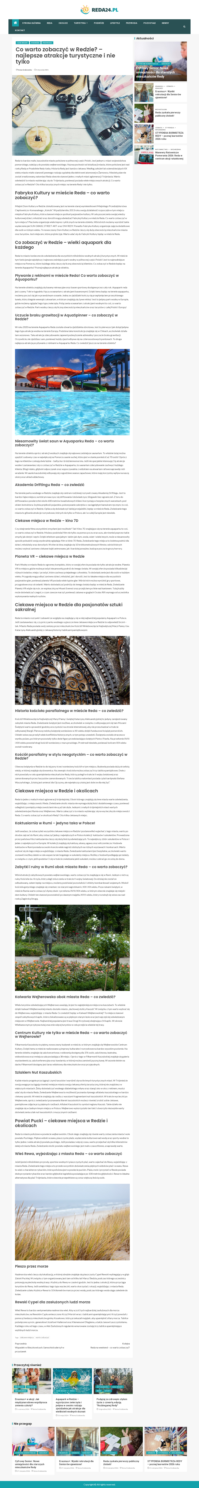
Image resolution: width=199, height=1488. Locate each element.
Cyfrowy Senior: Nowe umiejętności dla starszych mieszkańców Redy (155, 72)
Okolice (63, 23)
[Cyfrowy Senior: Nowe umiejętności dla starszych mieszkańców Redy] (33, 1441)
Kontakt (20, 30)
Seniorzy (166, 64)
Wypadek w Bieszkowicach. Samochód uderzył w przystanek (39, 1347)
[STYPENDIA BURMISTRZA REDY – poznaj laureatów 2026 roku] (144, 133)
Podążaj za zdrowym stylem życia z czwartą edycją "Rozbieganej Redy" (112, 1402)
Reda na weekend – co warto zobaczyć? (110, 1345)
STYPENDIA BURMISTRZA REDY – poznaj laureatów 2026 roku (169, 135)
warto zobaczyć (42, 1337)
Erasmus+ (159, 86)
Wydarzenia (20, 1391)
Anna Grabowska (25, 70)
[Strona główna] (15, 23)
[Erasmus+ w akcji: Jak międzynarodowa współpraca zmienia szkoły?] (31, 1381)
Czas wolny (22, 43)
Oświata (170, 86)
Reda (49, 23)
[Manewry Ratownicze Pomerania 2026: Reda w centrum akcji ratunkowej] (144, 154)
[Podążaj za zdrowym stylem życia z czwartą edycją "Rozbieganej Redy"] (113, 1381)
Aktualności (102, 1387)
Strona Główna (31, 23)
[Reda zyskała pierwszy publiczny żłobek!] (144, 113)
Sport (107, 1391)
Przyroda (131, 23)
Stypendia (169, 128)
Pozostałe (149, 23)
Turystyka (80, 23)
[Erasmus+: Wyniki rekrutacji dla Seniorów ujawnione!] (144, 92)
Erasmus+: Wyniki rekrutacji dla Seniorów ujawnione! (168, 94)
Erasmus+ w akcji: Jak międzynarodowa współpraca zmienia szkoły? (31, 1402)
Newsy (165, 23)
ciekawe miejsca (27, 1337)
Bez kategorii (161, 109)
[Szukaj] (184, 26)
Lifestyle (115, 23)
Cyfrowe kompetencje (148, 64)
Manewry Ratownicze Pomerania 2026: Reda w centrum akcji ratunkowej (169, 155)
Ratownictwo (161, 149)
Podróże (99, 23)
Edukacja (19, 1387)
